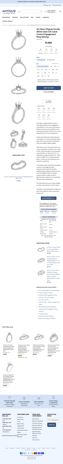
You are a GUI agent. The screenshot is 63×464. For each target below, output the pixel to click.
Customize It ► (48, 198)
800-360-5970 (57, 5)
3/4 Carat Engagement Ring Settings (49, 290)
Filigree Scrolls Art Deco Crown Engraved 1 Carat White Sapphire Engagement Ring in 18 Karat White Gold (39, 348)
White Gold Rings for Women (47, 318)
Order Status (20, 428)
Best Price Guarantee (37, 421)
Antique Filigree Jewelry (45, 292)
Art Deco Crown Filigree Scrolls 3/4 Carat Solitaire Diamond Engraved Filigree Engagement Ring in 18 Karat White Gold (24, 348)
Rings (7, 448)
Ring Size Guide (55, 63)
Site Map (34, 458)
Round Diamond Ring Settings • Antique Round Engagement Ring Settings (48, 309)
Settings (23, 448)
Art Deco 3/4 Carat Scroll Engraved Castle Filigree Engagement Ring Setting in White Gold (8, 348)
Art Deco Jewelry (44, 299)
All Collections (27, 449)
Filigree (38, 17)
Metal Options (49, 46)
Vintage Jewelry (7, 21)
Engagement (6, 17)
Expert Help (48, 5)
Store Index (29, 458)
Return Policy (20, 423)
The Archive (53, 448)
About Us (34, 437)
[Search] (41, 11)
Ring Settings (24, 17)
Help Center (20, 419)
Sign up (52, 425)
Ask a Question (49, 101)
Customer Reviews (37, 423)
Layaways (19, 436)
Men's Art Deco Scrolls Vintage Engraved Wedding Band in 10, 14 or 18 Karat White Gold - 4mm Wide (53, 260)
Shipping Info (20, 426)
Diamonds (46, 17)
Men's (48, 448)
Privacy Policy (35, 440)
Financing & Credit (22, 434)
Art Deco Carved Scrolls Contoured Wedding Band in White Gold (18, 177)
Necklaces (29, 448)
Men (32, 17)
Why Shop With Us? (37, 425)
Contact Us (20, 417)
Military (19, 432)
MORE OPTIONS (40, 106)
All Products (34, 449)
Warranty (34, 435)
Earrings (34, 448)
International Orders (22, 430)
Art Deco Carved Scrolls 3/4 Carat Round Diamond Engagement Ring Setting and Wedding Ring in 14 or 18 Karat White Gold (54, 348)
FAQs (18, 421)
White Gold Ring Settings (46, 316)
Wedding (15, 17)
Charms (38, 448)
